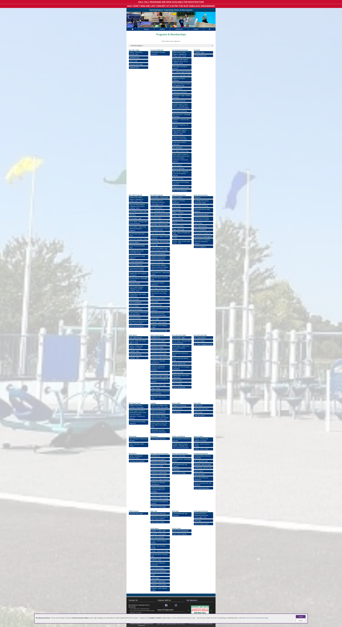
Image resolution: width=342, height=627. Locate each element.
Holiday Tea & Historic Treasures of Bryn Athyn (180, 138)
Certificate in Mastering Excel (159, 373)
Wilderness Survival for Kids (181, 187)
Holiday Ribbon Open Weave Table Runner (138, 295)
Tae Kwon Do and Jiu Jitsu (137, 461)
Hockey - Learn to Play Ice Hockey (202, 445)
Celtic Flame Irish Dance (158, 233)
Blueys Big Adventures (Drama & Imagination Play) (182, 84)
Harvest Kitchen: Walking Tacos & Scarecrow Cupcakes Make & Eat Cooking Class (159, 267)
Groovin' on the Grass (157, 262)
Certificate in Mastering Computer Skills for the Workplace (158, 368)
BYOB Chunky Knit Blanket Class (137, 246)
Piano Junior (154, 302)
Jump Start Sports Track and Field (159, 278)
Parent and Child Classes (180, 453)
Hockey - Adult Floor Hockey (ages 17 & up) (138, 341)
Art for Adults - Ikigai (135, 218)
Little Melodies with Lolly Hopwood (180, 465)
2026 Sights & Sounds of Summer (180, 67)
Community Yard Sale (179, 101)
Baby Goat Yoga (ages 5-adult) (182, 75)
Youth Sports (154, 528)
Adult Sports (133, 335)
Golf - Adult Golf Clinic (201, 226)
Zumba (175, 238)
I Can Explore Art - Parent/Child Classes (160, 273)
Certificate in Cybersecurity (159, 351)
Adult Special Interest (201, 195)
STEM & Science (134, 511)
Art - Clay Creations (156, 208)
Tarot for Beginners (200, 247)
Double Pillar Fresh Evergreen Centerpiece (138, 274)
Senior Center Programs (180, 534)
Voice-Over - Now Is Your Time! (158, 398)
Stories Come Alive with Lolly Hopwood (159, 309)
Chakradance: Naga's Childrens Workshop (182, 96)
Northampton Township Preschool (158, 53)
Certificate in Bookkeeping (158, 344)
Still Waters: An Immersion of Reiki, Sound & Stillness (138, 322)
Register (146, 29)
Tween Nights (155, 319)
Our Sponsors (192, 600)
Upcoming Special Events (180, 50)
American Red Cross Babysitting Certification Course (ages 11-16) (158, 202)
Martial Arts (133, 453)
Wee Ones (175, 511)
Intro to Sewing (134, 306)
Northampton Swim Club (158, 513)
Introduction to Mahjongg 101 (203, 236)
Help (179, 624)
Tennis (153, 575)
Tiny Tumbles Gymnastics (158, 439)
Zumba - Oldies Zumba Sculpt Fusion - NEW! (181, 242)
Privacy (163, 624)
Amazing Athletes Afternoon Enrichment (203, 457)
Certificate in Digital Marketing (160, 357)
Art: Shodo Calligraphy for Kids (160, 221)
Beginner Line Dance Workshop (179, 79)
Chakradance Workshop (180, 92)
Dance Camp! (133, 61)
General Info (179, 29)
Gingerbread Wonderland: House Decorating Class (158, 258)
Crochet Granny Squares (137, 261)
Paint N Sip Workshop (136, 309)
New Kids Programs (156, 195)
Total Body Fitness (178, 226)
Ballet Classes (199, 405)
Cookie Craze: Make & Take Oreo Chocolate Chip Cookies (159, 249)
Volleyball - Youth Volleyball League (159, 326)
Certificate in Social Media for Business (159, 380)
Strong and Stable (178, 219)
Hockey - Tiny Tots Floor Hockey (158, 547)
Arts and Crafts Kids (200, 335)
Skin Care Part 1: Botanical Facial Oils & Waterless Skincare (180, 173)
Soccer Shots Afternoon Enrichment (201, 478)
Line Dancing (176, 209)
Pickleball (197, 50)
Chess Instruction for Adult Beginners (137, 257)
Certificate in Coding (157, 347)
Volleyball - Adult (134, 358)
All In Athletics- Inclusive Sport (138, 211)
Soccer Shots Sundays (179, 473)
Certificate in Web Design (158, 385)
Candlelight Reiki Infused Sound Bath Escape (137, 252)
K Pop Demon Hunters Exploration (179, 143)
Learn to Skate (198, 436)
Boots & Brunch (177, 89)
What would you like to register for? (171, 41)
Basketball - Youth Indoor (158, 534)
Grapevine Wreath (135, 283)
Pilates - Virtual (177, 216)
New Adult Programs (135, 195)
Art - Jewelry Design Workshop (181, 72)
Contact (195, 29)
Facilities (162, 29)
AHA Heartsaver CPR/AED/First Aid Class (138, 439)
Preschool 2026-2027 (156, 50)
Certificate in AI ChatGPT (158, 341)
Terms (158, 624)
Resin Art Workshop (178, 168)
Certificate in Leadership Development (158, 362)
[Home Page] (132, 29)
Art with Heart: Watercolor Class (137, 235)
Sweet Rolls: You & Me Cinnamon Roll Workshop (158, 314)
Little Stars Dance (200, 415)
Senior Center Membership (180, 531)
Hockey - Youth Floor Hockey (159, 551)
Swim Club (153, 511)
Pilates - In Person (178, 212)
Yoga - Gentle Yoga (178, 229)
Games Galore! (199, 471)
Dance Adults (176, 403)
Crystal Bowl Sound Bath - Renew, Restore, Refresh (137, 269)
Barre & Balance (134, 242)
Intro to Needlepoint (135, 302)
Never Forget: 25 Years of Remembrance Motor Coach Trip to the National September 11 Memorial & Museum (181, 158)
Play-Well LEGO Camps (136, 64)
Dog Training (198, 223)
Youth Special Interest (201, 511)
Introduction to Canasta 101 (203, 233)
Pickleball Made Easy (200, 56)
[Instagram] (176, 605)
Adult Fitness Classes (179, 195)
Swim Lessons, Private (157, 522)
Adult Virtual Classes (157, 335)
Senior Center (176, 528)
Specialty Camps (134, 50)
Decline (301, 620)
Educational (132, 436)
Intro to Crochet (134, 299)
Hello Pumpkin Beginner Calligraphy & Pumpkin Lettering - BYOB (180, 132)
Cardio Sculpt (176, 206)
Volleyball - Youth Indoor (158, 581)
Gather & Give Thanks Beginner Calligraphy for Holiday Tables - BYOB (180, 54)
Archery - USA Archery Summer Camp (136, 53)
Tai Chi (175, 222)
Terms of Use (253, 618)
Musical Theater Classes (158, 298)
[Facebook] (166, 605)
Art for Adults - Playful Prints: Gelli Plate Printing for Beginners (138, 228)
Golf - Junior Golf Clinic (157, 537)
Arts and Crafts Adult (179, 335)
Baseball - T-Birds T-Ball (158, 531)
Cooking (153, 403)
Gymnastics (154, 436)
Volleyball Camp (134, 67)
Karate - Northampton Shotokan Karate (136, 457)
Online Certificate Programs (159, 453)
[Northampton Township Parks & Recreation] (171, 19)
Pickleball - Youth (156, 559)
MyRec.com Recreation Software (203, 624)
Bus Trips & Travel (135, 403)
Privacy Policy (264, 618)
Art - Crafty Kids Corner (158, 211)
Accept (301, 616)
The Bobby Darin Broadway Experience (181, 183)
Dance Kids (197, 403)
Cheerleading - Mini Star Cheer (160, 241)
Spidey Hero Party (178, 179)
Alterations (133, 215)
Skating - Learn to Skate (201, 449)
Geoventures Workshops (180, 111)
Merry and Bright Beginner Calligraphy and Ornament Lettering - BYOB (180, 61)
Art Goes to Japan (156, 218)
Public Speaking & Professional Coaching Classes (138, 313)
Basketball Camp (134, 57)
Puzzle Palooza (177, 165)
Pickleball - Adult (199, 52)
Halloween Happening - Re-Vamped (181, 126)
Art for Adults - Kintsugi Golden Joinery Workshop (138, 222)
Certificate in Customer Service (160, 469)
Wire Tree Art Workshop (180, 190)
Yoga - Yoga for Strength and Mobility (181, 233)
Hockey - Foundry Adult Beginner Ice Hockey (136, 347)
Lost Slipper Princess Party (180, 151)
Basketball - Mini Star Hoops (159, 224)
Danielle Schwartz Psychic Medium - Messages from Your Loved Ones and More (181, 106)
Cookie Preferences (171, 624)
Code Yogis (154, 245)
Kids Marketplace (178, 147)
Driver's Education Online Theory (137, 445)
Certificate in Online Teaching (159, 376)
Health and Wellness (178, 436)
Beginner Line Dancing (179, 405)
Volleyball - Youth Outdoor (158, 322)
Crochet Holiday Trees (136, 264)
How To (183, 624)
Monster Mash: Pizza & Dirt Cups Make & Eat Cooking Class (159, 293)
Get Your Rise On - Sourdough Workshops (181, 115)
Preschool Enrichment (201, 453)
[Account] (210, 29)
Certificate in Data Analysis (159, 354)
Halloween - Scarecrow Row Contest (181, 120)
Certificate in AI (155, 337)
